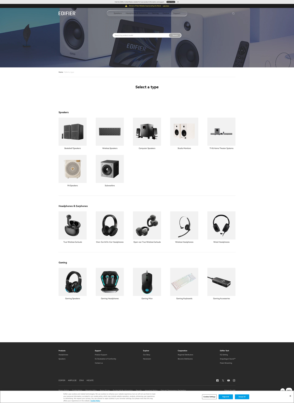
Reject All (225, 397)
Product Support (101, 355)
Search (175, 35)
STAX (81, 380)
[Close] (290, 396)
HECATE (90, 380)
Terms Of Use (105, 390)
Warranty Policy (91, 390)
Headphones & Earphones (137, 13)
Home (61, 72)
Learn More (166, 5)
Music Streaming (226, 363)
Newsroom (147, 359)
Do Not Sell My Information (123, 390)
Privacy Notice (64, 390)
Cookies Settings (209, 397)
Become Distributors (185, 359)
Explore (166, 13)
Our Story (146, 355)
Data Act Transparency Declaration (173, 390)
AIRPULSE (72, 380)
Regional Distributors (185, 355)
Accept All (242, 397)
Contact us (99, 363)
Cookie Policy (95, 401)
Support (176, 13)
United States (170, 2)
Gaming (155, 13)
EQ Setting (224, 355)
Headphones (63, 355)
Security (139, 390)
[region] (147, 397)
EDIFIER (62, 380)
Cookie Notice (77, 390)
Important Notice (151, 390)
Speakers (118, 13)
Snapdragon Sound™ (227, 359)
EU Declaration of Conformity (105, 359)
